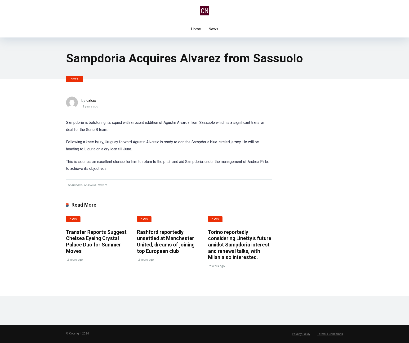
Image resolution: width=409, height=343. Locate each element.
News (213, 29)
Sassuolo (90, 185)
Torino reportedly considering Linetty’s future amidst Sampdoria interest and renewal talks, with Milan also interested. (239, 244)
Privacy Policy (301, 334)
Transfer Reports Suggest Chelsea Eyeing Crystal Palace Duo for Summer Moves (96, 241)
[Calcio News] (204, 10)
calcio (91, 100)
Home (196, 29)
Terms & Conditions (330, 334)
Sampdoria (75, 185)
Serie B (102, 185)
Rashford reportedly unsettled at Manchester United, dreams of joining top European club (166, 241)
